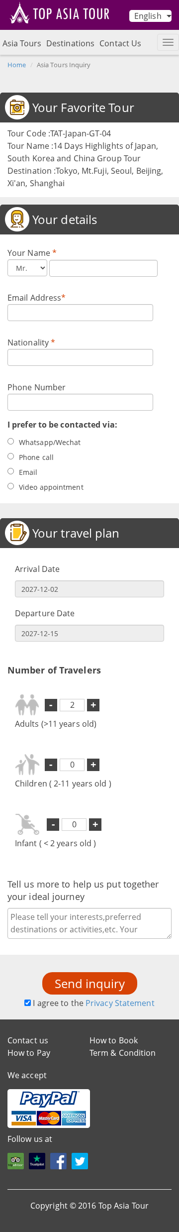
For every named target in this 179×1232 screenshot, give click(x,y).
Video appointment (51, 487)
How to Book (114, 1040)
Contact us (27, 1040)
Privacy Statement (120, 1003)
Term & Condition (123, 1052)
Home (16, 64)
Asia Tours (21, 43)
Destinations (70, 43)
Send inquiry (90, 983)
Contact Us (120, 43)
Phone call (36, 457)
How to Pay (28, 1052)
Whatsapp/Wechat (50, 442)
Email (28, 472)
